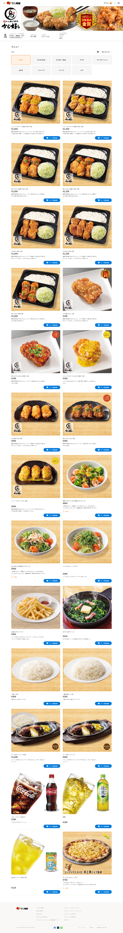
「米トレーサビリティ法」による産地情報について (47, 920)
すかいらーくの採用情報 (69, 917)
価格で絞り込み (106, 52)
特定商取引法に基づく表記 (102, 927)
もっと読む (66, 511)
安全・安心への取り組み (41, 917)
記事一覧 (66, 920)
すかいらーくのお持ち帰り (70, 914)
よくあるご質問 (39, 908)
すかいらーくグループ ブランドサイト (72, 911)
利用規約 (91, 927)
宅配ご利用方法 (39, 911)
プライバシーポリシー (82, 927)
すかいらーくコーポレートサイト (71, 908)
